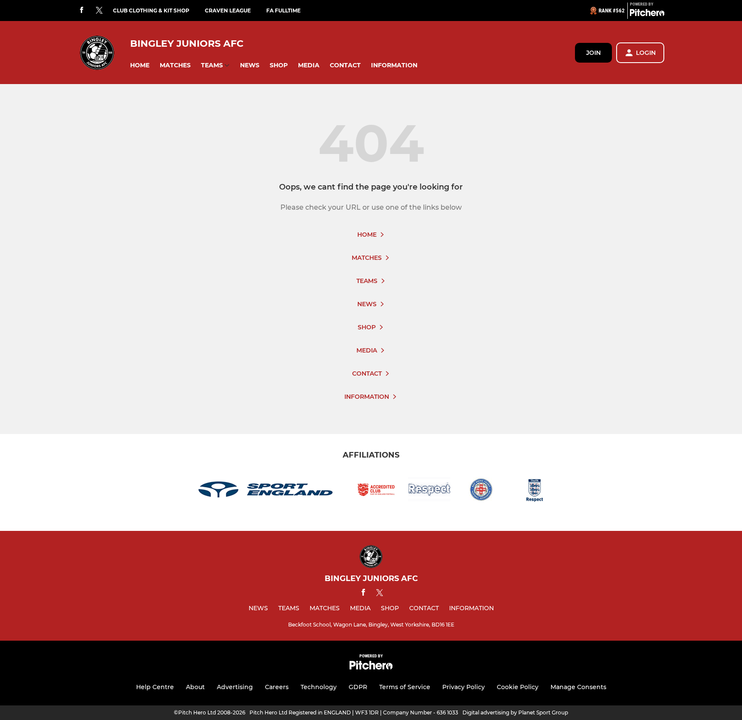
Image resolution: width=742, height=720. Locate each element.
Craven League (228, 10)
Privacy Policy (463, 687)
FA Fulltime (283, 10)
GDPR (358, 687)
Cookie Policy (517, 687)
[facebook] (81, 10)
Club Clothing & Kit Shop (151, 10)
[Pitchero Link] (647, 14)
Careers (277, 687)
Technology (319, 687)
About (195, 687)
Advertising (235, 687)
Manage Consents (578, 687)
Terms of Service (404, 687)
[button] (140, 65)
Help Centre (155, 687)
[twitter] (99, 11)
